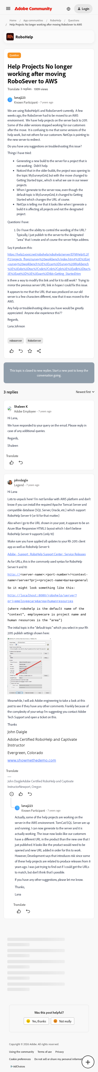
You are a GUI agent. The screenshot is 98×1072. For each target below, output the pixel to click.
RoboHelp (55, 20)
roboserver (16, 340)
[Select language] (68, 8)
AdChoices (19, 1066)
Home (13, 20)
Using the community (21, 1051)
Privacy (59, 1051)
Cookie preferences (20, 1059)
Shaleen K (21, 406)
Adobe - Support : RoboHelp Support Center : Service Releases (47, 554)
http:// (14, 574)
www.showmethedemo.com (32, 760)
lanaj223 (20, 97)
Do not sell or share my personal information (60, 1059)
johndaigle (21, 480)
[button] (8, 10)
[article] (49, 435)
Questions (73, 20)
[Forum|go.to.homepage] (33, 8)
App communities (33, 20)
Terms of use (45, 1051)
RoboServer (34, 340)
